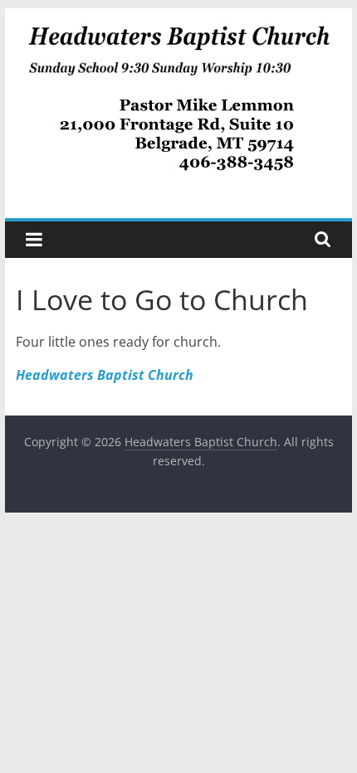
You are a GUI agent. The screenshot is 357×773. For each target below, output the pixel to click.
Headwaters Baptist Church (104, 375)
